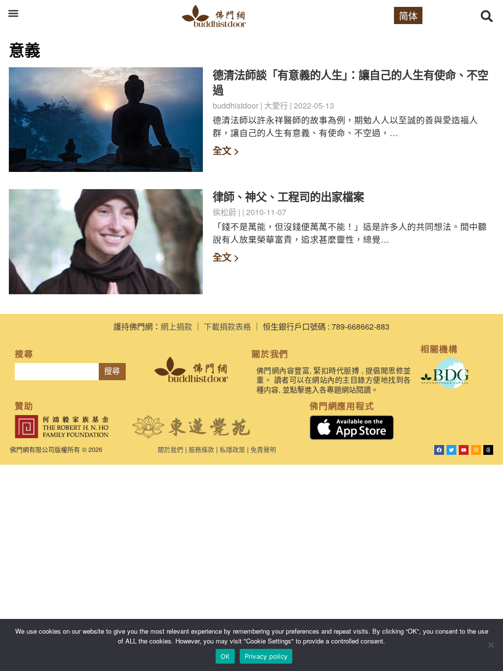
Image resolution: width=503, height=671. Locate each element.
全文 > (226, 150)
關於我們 (170, 449)
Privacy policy (266, 656)
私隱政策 (232, 449)
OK (225, 656)
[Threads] (488, 450)
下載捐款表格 (227, 326)
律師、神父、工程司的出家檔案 (288, 196)
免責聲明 (263, 449)
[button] (13, 13)
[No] (491, 645)
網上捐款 (176, 326)
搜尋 (112, 371)
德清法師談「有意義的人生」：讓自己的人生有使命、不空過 (350, 82)
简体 (408, 15)
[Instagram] (476, 450)
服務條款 (201, 449)
